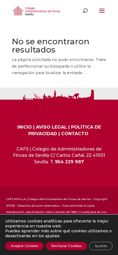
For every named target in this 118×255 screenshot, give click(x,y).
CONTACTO (74, 133)
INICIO (24, 127)
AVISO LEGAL (51, 127)
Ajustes (101, 246)
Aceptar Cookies (24, 246)
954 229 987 (69, 161)
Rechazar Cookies (66, 246)
